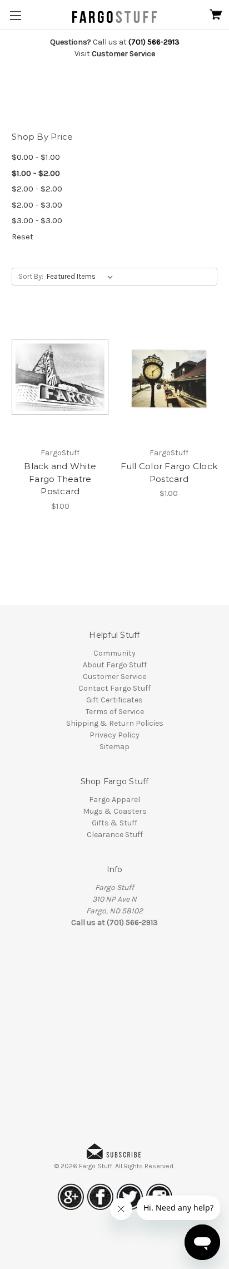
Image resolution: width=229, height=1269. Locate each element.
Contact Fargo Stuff (114, 688)
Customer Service (114, 676)
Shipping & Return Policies (114, 723)
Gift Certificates (114, 700)
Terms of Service (115, 711)
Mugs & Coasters (115, 811)
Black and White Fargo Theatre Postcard (60, 478)
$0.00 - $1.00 (36, 157)
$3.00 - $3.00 (37, 220)
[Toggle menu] (15, 15)
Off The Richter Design (180, 1228)
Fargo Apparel (114, 799)
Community (114, 653)
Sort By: (30, 276)
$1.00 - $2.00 (36, 173)
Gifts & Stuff (114, 823)
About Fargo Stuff (115, 665)
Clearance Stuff (115, 834)
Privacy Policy (114, 735)
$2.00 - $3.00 (37, 205)
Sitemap (114, 746)
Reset (22, 237)
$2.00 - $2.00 (37, 189)
